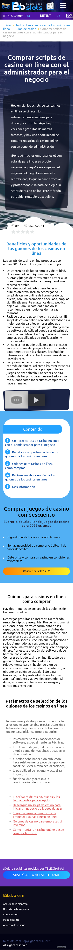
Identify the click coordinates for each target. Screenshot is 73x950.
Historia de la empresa (16, 909)
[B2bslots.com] (27, 6)
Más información (23, 486)
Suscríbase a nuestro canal (36, 875)
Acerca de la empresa (15, 903)
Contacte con (10, 914)
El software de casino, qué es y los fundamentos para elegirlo (36, 798)
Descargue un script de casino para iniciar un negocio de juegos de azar (37, 806)
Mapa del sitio (11, 919)
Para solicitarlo (36, 571)
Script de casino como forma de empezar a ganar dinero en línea (35, 814)
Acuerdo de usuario (14, 925)
